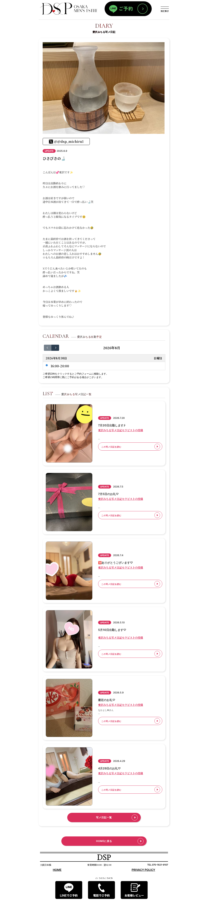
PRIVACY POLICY (143, 869)
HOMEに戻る (104, 841)
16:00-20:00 (60, 366)
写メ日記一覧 (104, 817)
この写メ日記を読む (111, 447)
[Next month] (55, 348)
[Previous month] (48, 348)
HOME (57, 869)
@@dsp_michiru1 (68, 141)
